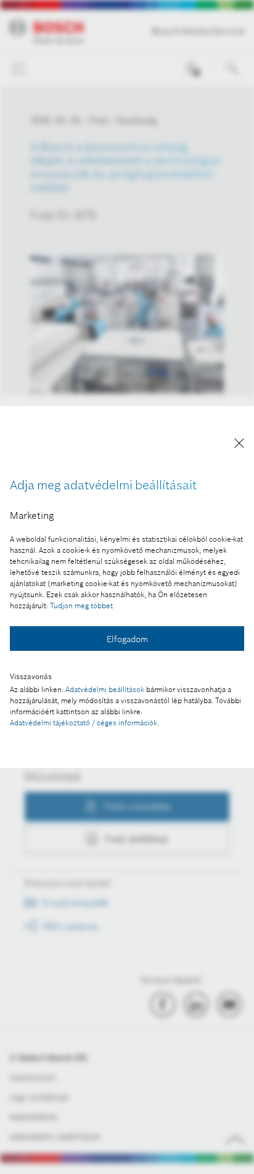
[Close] (239, 445)
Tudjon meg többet (81, 605)
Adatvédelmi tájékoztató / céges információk (83, 722)
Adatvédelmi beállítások (104, 689)
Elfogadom (127, 639)
